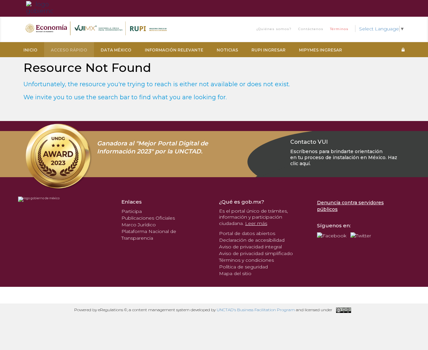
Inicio (30, 49)
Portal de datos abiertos (247, 233)
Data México (116, 49)
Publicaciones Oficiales (148, 218)
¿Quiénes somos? (274, 29)
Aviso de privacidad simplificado (256, 253)
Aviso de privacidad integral (250, 247)
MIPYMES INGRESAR (320, 49)
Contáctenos (310, 29)
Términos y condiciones (246, 260)
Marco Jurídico (138, 225)
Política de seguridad (243, 267)
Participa (131, 211)
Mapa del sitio (235, 273)
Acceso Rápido (69, 49)
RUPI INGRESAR (268, 49)
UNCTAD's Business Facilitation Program (256, 309)
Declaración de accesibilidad (252, 240)
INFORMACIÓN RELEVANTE (174, 49)
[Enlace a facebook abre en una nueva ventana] (331, 235)
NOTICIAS (227, 49)
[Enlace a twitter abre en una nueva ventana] (360, 235)
